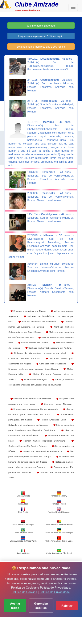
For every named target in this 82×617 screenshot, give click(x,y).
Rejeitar (66, 605)
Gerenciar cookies (41, 605)
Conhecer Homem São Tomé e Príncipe (27, 446)
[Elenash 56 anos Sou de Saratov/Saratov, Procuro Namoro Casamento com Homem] (17, 292)
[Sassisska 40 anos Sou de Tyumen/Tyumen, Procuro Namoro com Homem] (17, 201)
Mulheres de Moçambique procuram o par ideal (39, 353)
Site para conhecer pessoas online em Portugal (41, 454)
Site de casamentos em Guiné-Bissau (41, 433)
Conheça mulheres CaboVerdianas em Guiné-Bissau (41, 329)
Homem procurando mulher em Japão (41, 475)
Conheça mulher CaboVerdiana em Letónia (41, 324)
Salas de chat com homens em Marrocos (28, 425)
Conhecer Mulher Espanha (52, 364)
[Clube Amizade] (6, 4)
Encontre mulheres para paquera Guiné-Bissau (33, 369)
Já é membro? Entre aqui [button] (41, 25)
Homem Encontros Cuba (53, 420)
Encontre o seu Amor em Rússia (29, 311)
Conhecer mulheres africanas (24, 358)
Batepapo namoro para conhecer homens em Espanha (41, 464)
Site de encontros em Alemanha (38, 321)
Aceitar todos (15, 605)
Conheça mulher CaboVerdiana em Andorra (49, 348)
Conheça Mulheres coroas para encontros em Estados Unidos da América (41, 382)
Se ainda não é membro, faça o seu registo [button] (41, 46)
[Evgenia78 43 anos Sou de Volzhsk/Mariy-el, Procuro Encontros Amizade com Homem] (17, 179)
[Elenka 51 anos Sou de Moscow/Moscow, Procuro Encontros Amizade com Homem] (17, 271)
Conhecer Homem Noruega (57, 404)
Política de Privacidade (55, 592)
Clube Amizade (36, 4)
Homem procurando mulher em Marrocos (42, 451)
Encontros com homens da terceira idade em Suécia (41, 459)
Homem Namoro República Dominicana (43, 441)
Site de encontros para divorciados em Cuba (41, 412)
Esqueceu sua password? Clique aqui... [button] (41, 36)
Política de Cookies (24, 592)
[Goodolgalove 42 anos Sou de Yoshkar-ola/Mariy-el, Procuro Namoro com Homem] (17, 222)
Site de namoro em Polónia (34, 342)
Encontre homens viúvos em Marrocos (32, 399)
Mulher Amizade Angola (35, 379)
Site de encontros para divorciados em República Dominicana (41, 427)
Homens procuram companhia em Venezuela (35, 409)
